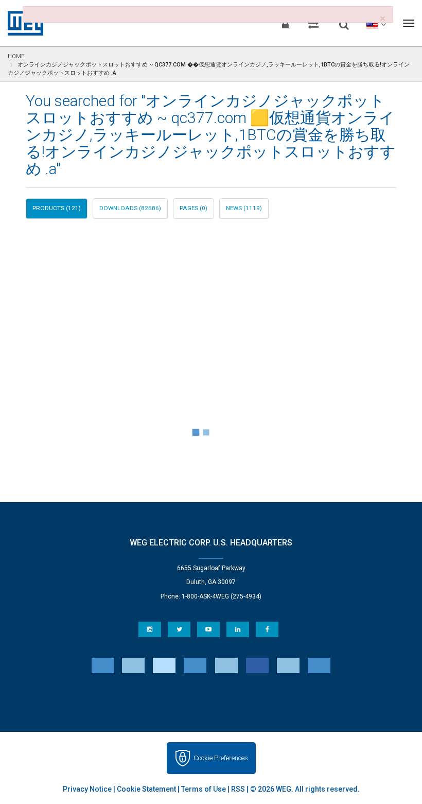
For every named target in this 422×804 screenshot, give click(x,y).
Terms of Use (203, 789)
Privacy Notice (87, 789)
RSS (238, 789)
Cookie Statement (146, 789)
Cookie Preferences (221, 758)
